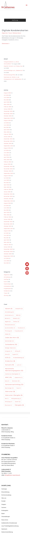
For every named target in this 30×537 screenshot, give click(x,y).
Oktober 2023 (7, 171)
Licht (19, 365)
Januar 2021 (7, 247)
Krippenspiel (7, 288)
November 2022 (8, 196)
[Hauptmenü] (27, 5)
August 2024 (7, 148)
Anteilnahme (9, 315)
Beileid (7, 318)
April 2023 (6, 184)
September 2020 (8, 256)
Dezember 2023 (8, 166)
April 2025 (6, 129)
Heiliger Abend (10, 348)
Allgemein (5, 33)
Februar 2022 (7, 217)
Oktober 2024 (7, 143)
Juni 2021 (6, 235)
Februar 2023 (7, 189)
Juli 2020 (6, 258)
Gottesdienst (7, 286)
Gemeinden (9, 341)
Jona (7, 354)
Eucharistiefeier (10, 328)
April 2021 (6, 240)
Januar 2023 (7, 191)
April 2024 (7, 157)
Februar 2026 (7, 106)
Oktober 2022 (7, 198)
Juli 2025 (6, 122)
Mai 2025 (6, 127)
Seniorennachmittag (14, 384)
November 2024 (8, 141)
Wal (7, 398)
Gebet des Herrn (12, 337)
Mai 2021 (6, 237)
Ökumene (8, 405)
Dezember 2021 (8, 221)
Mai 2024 (6, 155)
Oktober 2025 (7, 116)
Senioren (16, 381)
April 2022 (6, 212)
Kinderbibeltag (18, 357)
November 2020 (8, 251)
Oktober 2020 (7, 253)
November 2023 (8, 168)
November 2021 (8, 224)
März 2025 (6, 132)
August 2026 (7, 93)
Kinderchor (10, 361)
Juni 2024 (6, 152)
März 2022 (6, 214)
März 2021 (6, 242)
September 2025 (8, 118)
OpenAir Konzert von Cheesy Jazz (13, 66)
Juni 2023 (6, 180)
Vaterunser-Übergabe (13, 395)
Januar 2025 (7, 136)
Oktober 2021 (7, 226)
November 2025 (8, 113)
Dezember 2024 (8, 139)
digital (8, 321)
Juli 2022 (6, 205)
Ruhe (7, 381)
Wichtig (6, 295)
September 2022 (8, 201)
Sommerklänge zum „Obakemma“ (13, 70)
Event (5, 281)
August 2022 (7, 203)
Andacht (19, 308)
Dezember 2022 (8, 194)
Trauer (10, 33)
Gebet (7, 334)
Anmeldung (7, 277)
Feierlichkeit (7, 284)
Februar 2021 (7, 244)
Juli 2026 (6, 95)
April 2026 (7, 102)
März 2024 (7, 159)
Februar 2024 (7, 162)
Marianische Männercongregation (14, 369)
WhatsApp (8, 401)
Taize (18, 388)
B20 (18, 315)
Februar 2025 (7, 134)
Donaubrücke (10, 324)
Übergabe (19, 405)
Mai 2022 (6, 210)
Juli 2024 (6, 150)
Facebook (21, 328)
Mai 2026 (6, 99)
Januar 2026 (7, 109)
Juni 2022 (6, 207)
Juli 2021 (6, 233)
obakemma (18, 377)
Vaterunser (10, 391)
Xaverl (17, 401)
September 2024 (8, 145)
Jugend (15, 354)
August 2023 (7, 175)
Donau (16, 321)
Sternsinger (9, 388)
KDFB (7, 357)
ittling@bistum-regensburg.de (12, 475)
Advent (8, 308)
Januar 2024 (7, 164)
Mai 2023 (6, 182)
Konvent (9, 365)
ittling (17, 351)
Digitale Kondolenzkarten (15, 30)
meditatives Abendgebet (12, 374)
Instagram (8, 351)
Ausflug (6, 279)
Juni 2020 (6, 260)
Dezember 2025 (8, 111)
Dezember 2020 (8, 249)
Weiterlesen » (6, 43)
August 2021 (7, 230)
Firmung (8, 331)
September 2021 (8, 228)
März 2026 (7, 104)
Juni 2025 (6, 125)
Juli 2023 (6, 178)
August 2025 (7, 120)
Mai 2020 (6, 263)
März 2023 (6, 187)
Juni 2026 (6, 97)
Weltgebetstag (16, 398)
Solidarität (7, 291)
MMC (8, 377)
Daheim (16, 318)
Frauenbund (19, 331)
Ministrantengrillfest (9, 74)
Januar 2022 (7, 219)
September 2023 (8, 173)
